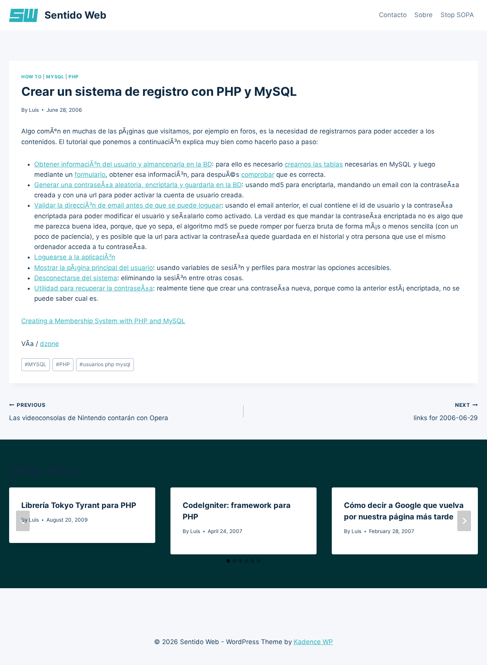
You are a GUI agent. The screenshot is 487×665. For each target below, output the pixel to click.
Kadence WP (313, 642)
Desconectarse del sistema (75, 278)
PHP (73, 76)
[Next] (464, 521)
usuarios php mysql (105, 364)
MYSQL (55, 76)
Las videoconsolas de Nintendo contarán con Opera (88, 412)
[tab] (228, 561)
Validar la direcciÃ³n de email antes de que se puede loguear (127, 205)
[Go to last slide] (23, 521)
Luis (34, 110)
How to (31, 76)
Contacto (393, 15)
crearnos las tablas (314, 164)
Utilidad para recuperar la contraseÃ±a (93, 288)
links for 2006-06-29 (446, 412)
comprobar (257, 174)
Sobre (423, 15)
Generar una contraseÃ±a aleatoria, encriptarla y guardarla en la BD (138, 185)
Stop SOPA (457, 15)
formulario (90, 174)
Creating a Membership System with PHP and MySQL (103, 321)
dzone (49, 344)
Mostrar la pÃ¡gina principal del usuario (93, 267)
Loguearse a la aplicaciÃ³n (74, 257)
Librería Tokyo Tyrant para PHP (78, 505)
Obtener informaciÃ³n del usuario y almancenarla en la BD (123, 164)
